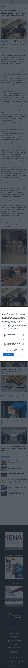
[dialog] (14, 334)
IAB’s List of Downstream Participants (15, 326)
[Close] (25, 309)
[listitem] (14, 332)
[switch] (23, 335)
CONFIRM (8, 354)
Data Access (14, 359)
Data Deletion (6, 359)
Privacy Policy (21, 359)
